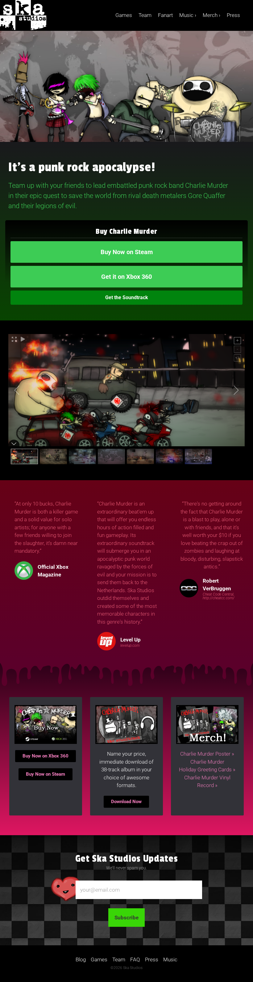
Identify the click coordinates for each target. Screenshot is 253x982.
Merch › (211, 15)
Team (145, 15)
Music (170, 959)
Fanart (165, 15)
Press (233, 15)
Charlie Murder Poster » (207, 754)
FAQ (135, 959)
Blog (81, 959)
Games (123, 15)
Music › (187, 15)
